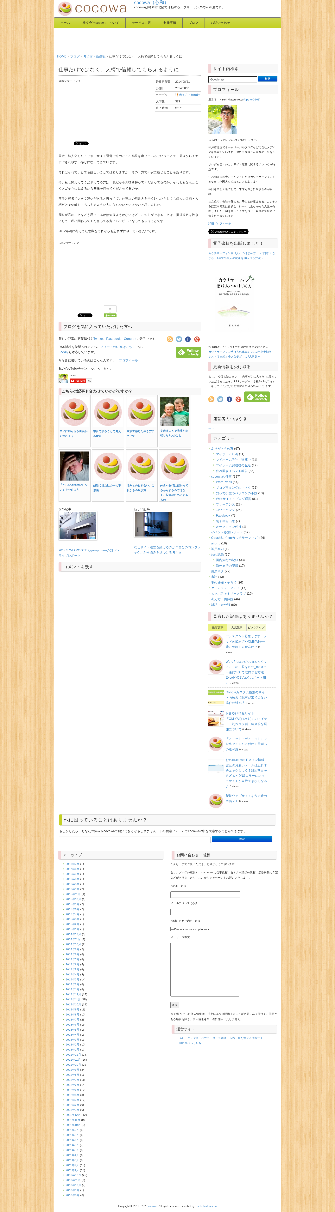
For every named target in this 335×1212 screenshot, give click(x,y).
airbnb (215, 543)
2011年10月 (73, 1124)
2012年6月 (72, 1084)
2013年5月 (72, 1029)
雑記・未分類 (220, 604)
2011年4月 (72, 1155)
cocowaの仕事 (221, 476)
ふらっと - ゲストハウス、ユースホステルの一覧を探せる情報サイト (222, 1037)
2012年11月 (73, 1059)
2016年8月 (72, 879)
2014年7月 (72, 959)
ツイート (214, 429)
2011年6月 (72, 1145)
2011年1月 (72, 1170)
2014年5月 (72, 969)
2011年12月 (73, 1114)
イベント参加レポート (227, 532)
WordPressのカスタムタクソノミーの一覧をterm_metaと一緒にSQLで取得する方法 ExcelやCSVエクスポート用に (246, 672)
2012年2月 (72, 1104)
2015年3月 (72, 919)
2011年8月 (72, 1134)
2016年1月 (72, 889)
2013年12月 (73, 994)
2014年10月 (73, 944)
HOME (62, 56)
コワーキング (225, 510)
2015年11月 (73, 894)
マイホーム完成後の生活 (233, 465)
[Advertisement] (151, 39)
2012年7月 (72, 1079)
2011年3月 (72, 1160)
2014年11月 (73, 939)
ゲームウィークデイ (225, 588)
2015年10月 (73, 899)
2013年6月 (72, 1024)
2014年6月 (72, 964)
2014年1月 (72, 989)
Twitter (98, 338)
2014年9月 (72, 949)
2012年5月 (72, 1089)
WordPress (224, 482)
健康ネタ (217, 571)
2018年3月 (72, 863)
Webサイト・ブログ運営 (233, 498)
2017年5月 (72, 868)
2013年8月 (72, 1014)
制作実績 (169, 22)
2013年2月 (72, 1044)
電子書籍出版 (225, 521)
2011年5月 (72, 1150)
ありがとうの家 (222, 448)
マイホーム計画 (227, 454)
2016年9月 (72, 874)
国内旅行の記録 (227, 560)
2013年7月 (72, 1019)
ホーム (65, 22)
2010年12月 (73, 1175)
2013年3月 (72, 1039)
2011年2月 (72, 1165)
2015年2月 (72, 924)
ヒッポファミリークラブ (228, 593)
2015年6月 (72, 909)
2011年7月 (72, 1140)
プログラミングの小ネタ (233, 487)
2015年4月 (72, 914)
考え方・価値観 (94, 56)
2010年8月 (72, 1195)
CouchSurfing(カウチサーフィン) (235, 537)
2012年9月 (72, 1069)
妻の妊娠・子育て (224, 582)
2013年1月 (72, 1049)
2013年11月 (73, 999)
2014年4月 (72, 974)
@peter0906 (251, 99)
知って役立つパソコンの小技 (236, 493)
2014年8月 (72, 954)
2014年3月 (72, 979)
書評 (214, 577)
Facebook (113, 338)
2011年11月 (73, 1119)
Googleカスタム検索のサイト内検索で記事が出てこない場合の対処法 (246, 697)
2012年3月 (72, 1099)
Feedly (63, 352)
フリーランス (225, 504)
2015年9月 (72, 904)
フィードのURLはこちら (118, 346)
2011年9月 (72, 1129)
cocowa (152, 1206)
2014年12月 (73, 934)
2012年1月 (72, 1109)
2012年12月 (73, 1054)
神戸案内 (217, 549)
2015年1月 (72, 929)
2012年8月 (72, 1074)
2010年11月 (73, 1180)
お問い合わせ (220, 22)
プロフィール (128, 360)
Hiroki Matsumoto (206, 1206)
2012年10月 (73, 1064)
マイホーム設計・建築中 (233, 459)
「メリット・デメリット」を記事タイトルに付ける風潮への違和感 (246, 744)
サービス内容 (141, 22)
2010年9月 (72, 1190)
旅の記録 (217, 554)
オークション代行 (228, 526)
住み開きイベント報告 (232, 471)
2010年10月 (73, 1185)
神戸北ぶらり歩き (190, 1043)
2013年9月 (72, 1009)
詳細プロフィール (219, 223)
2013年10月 (73, 1004)
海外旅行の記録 (227, 565)
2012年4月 (72, 1094)
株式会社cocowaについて (101, 22)
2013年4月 (72, 1034)
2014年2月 (72, 984)
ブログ (193, 22)
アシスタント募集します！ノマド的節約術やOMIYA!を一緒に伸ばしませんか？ (246, 641)
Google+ (130, 338)
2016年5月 (72, 884)
